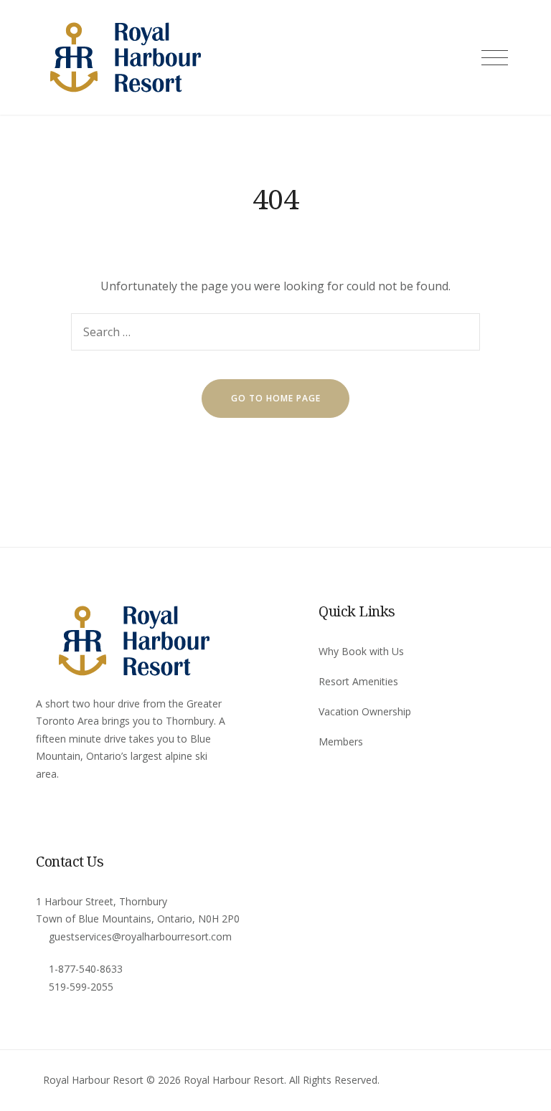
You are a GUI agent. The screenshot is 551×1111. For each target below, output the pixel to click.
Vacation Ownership (365, 711)
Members (341, 741)
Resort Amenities (358, 681)
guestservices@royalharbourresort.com (140, 936)
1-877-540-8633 (86, 969)
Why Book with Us (361, 651)
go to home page (276, 398)
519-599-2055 (81, 986)
